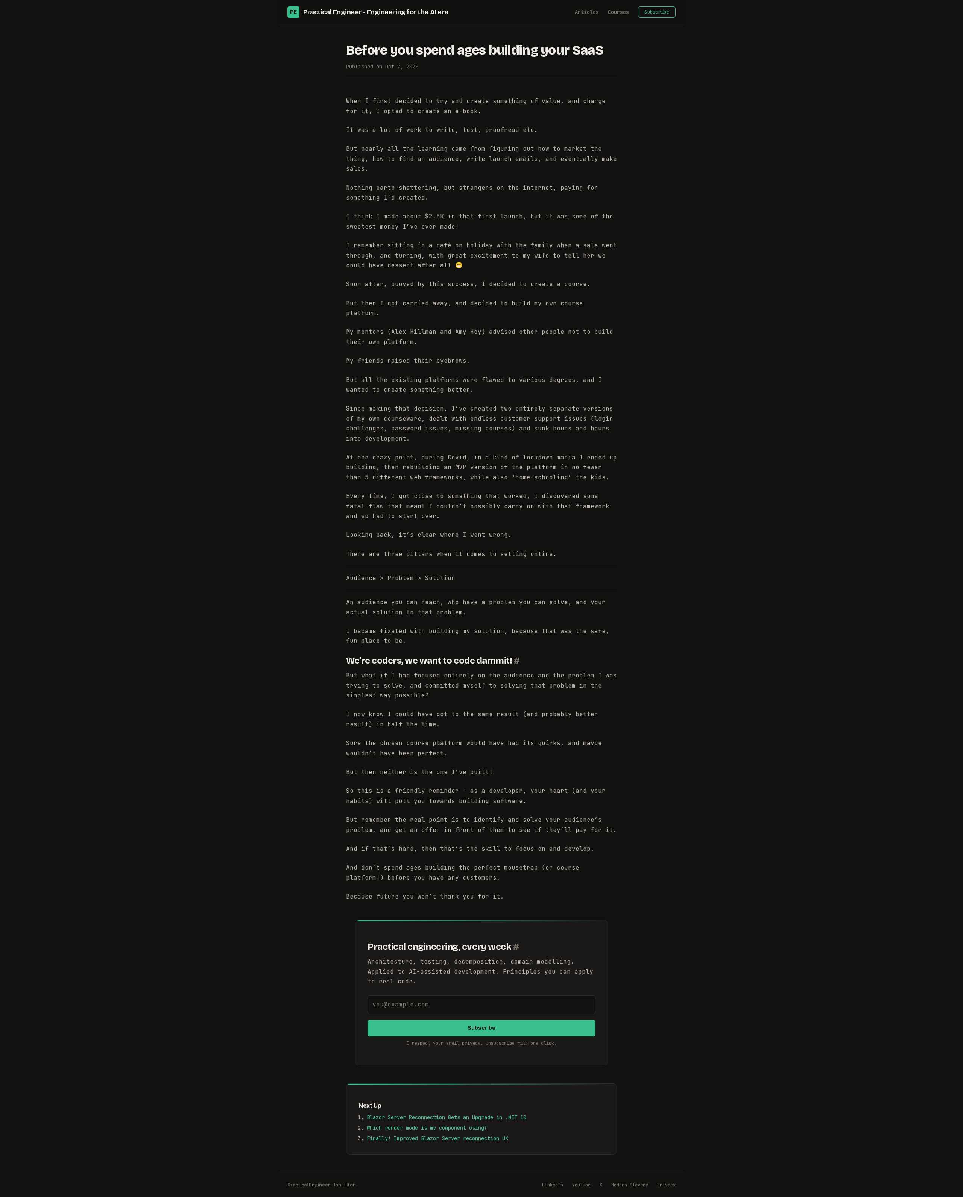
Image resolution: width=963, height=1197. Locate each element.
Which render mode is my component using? (427, 1127)
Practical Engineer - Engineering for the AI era (369, 12)
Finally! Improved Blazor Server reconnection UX (437, 1138)
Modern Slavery (629, 1185)
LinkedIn (552, 1185)
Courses (618, 12)
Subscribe (656, 12)
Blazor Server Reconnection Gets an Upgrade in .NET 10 (446, 1117)
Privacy (666, 1185)
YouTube (581, 1185)
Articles (587, 12)
